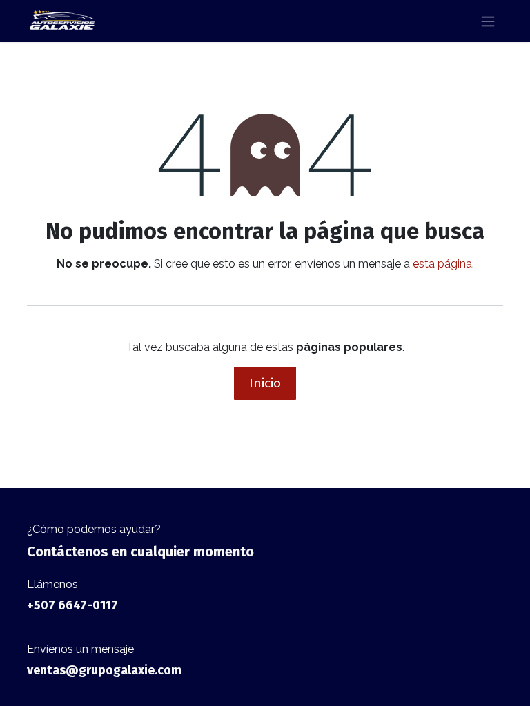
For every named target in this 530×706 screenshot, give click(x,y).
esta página (442, 263)
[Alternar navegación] (488, 21)
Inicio (265, 383)
